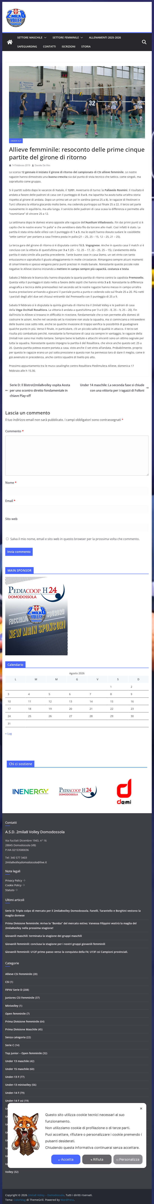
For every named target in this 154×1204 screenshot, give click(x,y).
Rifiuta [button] (98, 1159)
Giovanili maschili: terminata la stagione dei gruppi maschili (43, 936)
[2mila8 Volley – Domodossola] (9, 42)
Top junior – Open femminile (23, 1053)
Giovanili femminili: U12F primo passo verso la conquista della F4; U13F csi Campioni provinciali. (66, 952)
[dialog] (77, 1135)
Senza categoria (15, 1037)
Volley (9, 1172)
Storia (86, 46)
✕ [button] (141, 1109)
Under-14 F (12, 1093)
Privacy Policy (14, 880)
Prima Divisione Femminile (22, 1021)
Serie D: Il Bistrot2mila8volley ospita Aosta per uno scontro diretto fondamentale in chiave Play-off (40, 390)
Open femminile (15, 1013)
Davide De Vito (42, 165)
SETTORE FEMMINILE (66, 37)
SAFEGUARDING (27, 46)
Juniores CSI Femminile (19, 997)
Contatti (49, 46)
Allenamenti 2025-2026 (105, 37)
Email (10, 501)
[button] (44, 37)
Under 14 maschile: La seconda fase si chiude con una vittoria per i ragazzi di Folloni (112, 388)
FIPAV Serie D (13, 990)
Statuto (10, 890)
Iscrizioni (68, 46)
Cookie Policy (13, 885)
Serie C (9, 1045)
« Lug (8, 733)
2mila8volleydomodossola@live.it (26, 862)
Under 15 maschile (17, 1069)
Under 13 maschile (17, 1061)
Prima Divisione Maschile (21, 1029)
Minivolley (11, 1005)
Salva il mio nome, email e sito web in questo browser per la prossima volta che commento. (75, 539)
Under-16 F (16, 140)
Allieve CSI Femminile (18, 974)
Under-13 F (12, 1077)
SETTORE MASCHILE (29, 37)
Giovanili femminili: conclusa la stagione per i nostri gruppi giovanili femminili (55, 944)
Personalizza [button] (129, 1159)
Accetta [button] (67, 1159)
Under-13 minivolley (18, 1084)
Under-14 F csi (14, 1100)
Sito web (11, 519)
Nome (11, 483)
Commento (14, 431)
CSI (7, 982)
